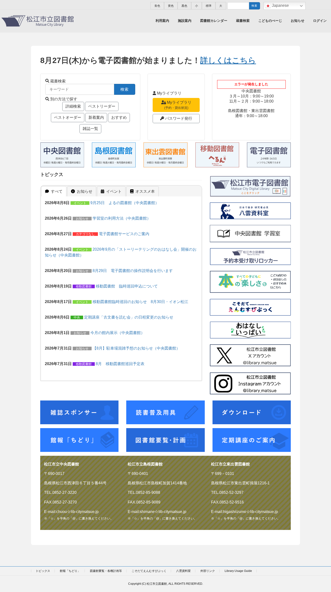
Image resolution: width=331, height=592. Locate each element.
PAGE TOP (319, 569)
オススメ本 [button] (145, 191)
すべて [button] (57, 191)
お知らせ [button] (84, 191)
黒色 (184, 6)
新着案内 (96, 117)
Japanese (280, 5)
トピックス (43, 571)
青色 (157, 6)
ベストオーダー (67, 117)
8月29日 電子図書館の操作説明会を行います (133, 271)
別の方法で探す (63, 99)
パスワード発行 (178, 118)
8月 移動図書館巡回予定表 (120, 364)
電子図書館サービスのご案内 (124, 234)
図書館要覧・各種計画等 (106, 571)
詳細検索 (73, 106)
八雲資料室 (183, 571)
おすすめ (119, 117)
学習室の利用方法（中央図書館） (122, 218)
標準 (209, 6)
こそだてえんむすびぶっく (149, 571)
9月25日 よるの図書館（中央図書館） (124, 203)
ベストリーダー (101, 106)
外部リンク (207, 571)
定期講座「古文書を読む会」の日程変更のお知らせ (128, 317)
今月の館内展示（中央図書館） (117, 333)
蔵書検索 (58, 81)
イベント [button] (114, 191)
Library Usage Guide (238, 571)
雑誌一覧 (90, 129)
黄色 (171, 6)
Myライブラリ (169, 93)
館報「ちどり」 (70, 571)
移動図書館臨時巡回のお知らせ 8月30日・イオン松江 (140, 302)
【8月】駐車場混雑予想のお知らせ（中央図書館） (136, 348)
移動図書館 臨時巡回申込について (127, 286)
